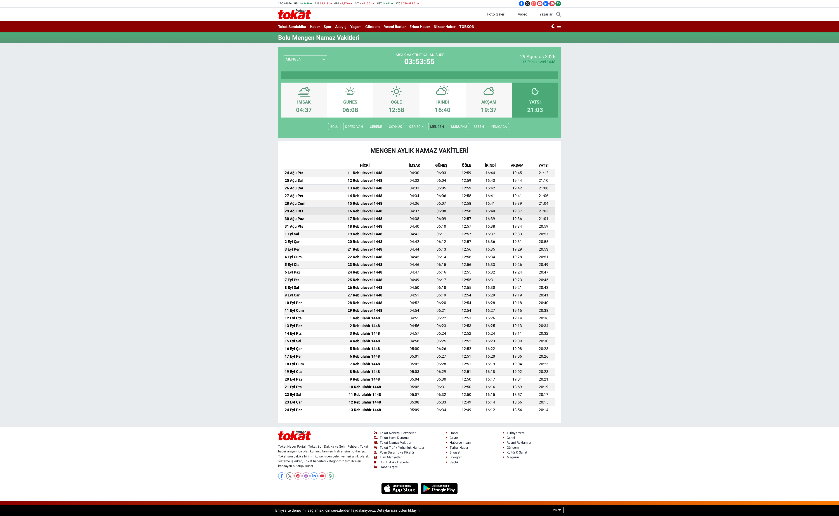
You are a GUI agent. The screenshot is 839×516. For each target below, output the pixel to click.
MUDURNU (459, 127)
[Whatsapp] (330, 476)
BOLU (334, 127)
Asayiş (341, 26)
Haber (315, 26)
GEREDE (376, 127)
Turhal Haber (459, 448)
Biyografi (456, 457)
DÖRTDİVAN (354, 127)
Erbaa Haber (419, 26)
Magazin (513, 457)
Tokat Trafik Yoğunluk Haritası (402, 448)
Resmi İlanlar (394, 26)
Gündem (372, 26)
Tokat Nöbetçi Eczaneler (398, 433)
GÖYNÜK (395, 127)
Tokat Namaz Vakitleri (396, 443)
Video (522, 14)
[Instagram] (306, 476)
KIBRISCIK (416, 127)
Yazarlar (546, 14)
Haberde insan (460, 443)
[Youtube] (322, 476)
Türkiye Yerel (516, 433)
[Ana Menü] (559, 27)
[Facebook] (281, 476)
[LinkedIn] (314, 476)
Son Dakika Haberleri (395, 462)
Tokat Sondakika (292, 26)
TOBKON (466, 26)
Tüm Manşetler (391, 457)
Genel (511, 438)
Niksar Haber (445, 26)
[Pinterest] (298, 476)
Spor (327, 26)
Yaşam (356, 26)
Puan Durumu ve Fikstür (397, 452)
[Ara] (558, 14)
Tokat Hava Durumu (394, 438)
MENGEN (437, 127)
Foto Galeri (496, 14)
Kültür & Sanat (517, 452)
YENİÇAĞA (499, 127)
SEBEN (479, 127)
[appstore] (400, 488)
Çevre (454, 438)
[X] (289, 476)
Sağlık (454, 462)
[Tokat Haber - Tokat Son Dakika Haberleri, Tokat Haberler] (294, 14)
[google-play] (439, 488)
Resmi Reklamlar (519, 443)
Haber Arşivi (389, 467)
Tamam (557, 509)
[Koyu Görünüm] (553, 27)
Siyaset (455, 452)
